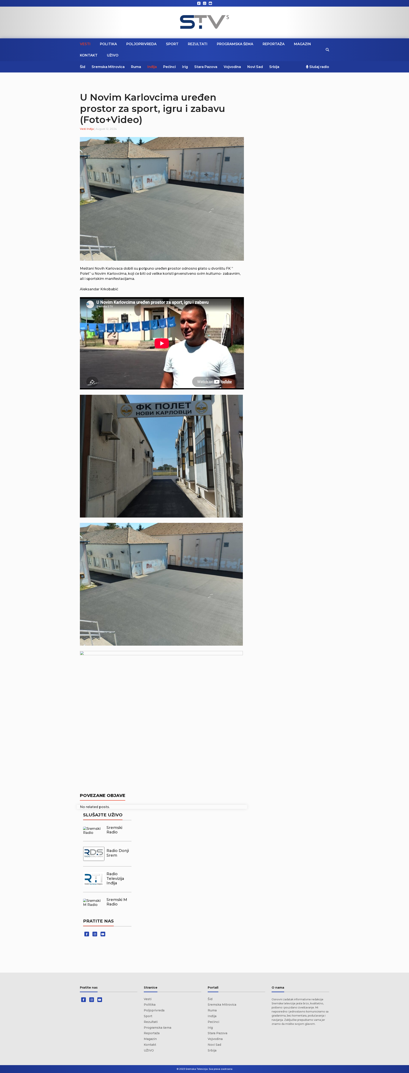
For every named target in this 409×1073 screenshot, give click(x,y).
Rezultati (197, 44)
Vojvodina (232, 67)
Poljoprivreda (141, 44)
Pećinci (169, 67)
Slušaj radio (318, 67)
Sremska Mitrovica (108, 67)
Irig (185, 67)
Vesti (85, 44)
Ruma (136, 67)
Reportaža (274, 44)
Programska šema (235, 44)
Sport (172, 44)
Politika (108, 44)
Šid (82, 67)
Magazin (302, 44)
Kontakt (89, 55)
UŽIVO (112, 55)
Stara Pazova (205, 67)
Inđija (152, 67)
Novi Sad (255, 67)
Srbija (274, 67)
